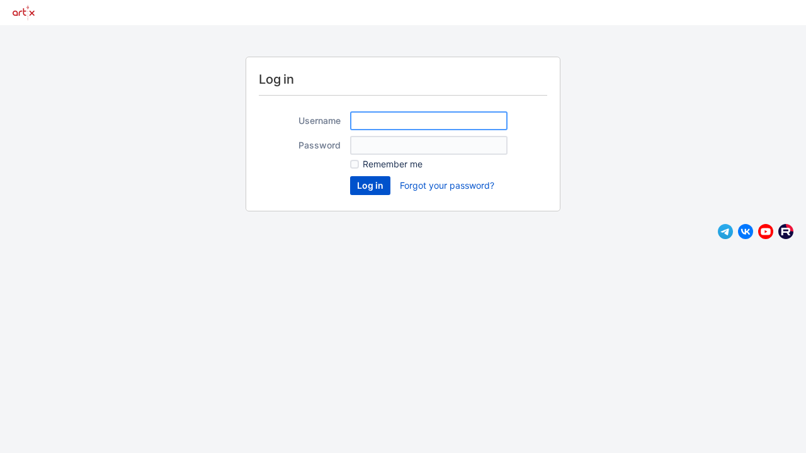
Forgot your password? (447, 185)
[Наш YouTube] (765, 235)
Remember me (393, 164)
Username (319, 120)
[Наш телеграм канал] (725, 235)
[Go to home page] (23, 12)
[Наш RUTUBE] (785, 235)
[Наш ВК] (745, 235)
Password (319, 145)
